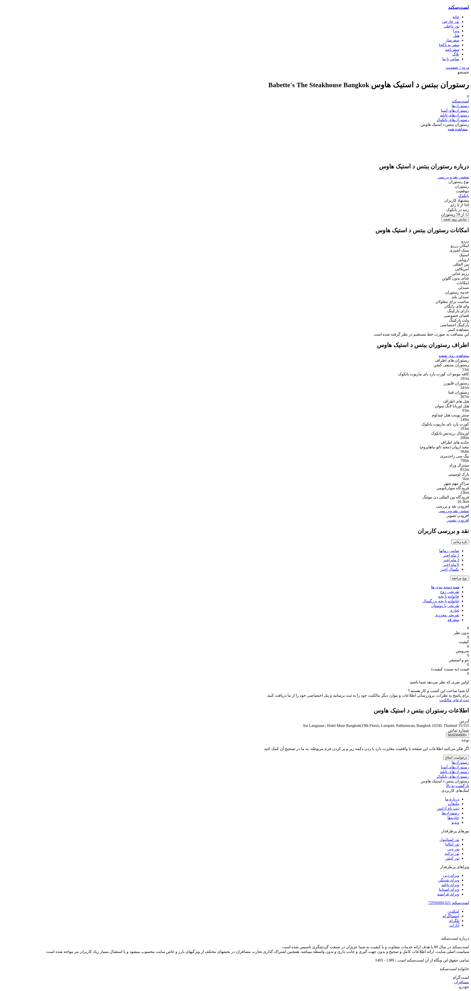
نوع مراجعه (459, 578)
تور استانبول (449, 839)
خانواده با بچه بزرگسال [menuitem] (440, 601)
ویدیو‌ (455, 822)
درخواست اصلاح (456, 757)
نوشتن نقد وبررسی (453, 511)
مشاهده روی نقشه (454, 356)
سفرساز (452, 40)
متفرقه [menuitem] (453, 620)
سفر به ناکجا (449, 45)
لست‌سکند (458, 7)
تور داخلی (451, 26)
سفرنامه (452, 49)
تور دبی (453, 849)
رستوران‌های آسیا (455, 110)
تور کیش (452, 858)
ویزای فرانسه (448, 894)
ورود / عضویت (457, 67)
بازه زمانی (460, 542)
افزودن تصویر (458, 520)
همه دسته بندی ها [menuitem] (445, 587)
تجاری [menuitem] (454, 610)
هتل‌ (456, 35)
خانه (455, 17)
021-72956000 (439, 903)
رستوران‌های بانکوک (453, 120)
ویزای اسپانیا (449, 889)
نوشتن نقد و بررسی (453, 177)
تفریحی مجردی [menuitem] (447, 615)
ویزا (456, 31)
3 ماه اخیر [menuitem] (451, 560)
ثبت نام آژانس (448, 808)
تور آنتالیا (452, 844)
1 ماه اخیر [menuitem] (451, 555)
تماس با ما (450, 59)
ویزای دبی (451, 875)
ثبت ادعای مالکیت (454, 700)
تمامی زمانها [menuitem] (449, 551)
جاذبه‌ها (453, 818)
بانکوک (463, 196)
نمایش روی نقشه (455, 219)
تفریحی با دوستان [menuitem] (445, 606)
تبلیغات (453, 804)
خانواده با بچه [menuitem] (448, 596)
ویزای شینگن (448, 880)
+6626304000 (457, 735)
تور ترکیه (452, 853)
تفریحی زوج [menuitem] (449, 592)
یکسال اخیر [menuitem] (450, 569)
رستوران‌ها (460, 106)
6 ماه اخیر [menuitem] (451, 565)
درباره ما (452, 799)
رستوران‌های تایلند (454, 115)
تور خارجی (450, 21)
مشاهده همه (458, 129)
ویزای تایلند (450, 885)
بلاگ (455, 54)
